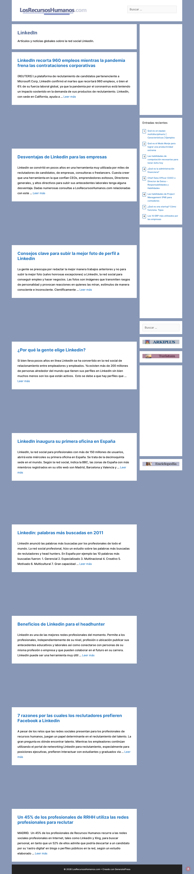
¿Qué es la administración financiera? (161, 170)
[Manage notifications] (188, 869)
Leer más (69, 96)
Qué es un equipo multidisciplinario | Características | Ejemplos (161, 134)
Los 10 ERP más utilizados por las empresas (163, 217)
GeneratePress (122, 869)
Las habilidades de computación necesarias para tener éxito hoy (163, 159)
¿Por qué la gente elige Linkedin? (51, 349)
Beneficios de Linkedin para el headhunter (61, 624)
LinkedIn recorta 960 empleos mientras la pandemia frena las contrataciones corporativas (71, 63)
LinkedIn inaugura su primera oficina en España (66, 441)
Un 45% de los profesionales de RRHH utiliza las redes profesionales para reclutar (73, 820)
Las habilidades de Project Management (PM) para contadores (161, 197)
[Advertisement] (74, 127)
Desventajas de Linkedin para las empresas (62, 156)
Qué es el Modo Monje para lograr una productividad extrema (162, 147)
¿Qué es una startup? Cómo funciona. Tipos (162, 208)
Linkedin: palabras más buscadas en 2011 (60, 532)
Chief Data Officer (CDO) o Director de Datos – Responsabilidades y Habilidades (162, 183)
